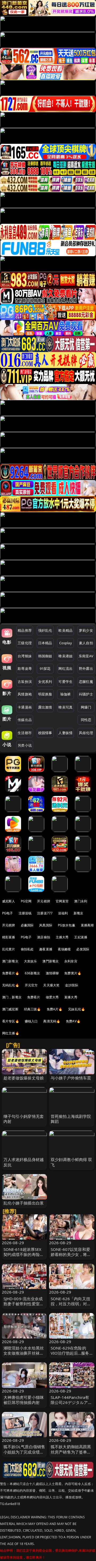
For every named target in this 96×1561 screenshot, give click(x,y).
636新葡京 (32, 973)
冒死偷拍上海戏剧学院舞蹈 (71, 1119)
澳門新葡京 (50, 961)
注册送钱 (25, 913)
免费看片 (33, 997)
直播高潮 (87, 925)
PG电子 (7, 913)
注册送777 (45, 913)
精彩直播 (8, 937)
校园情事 (45, 732)
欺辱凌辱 (25, 668)
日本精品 (45, 643)
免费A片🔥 (55, 1009)
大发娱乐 (30, 961)
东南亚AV (86, 656)
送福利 (63, 913)
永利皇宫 (70, 961)
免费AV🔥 (73, 1021)
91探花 (45, 668)
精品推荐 (25, 630)
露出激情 (45, 707)
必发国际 (82, 949)
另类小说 (25, 745)
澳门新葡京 (10, 961)
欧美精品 (65, 630)
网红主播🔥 (10, 1033)
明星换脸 (45, 694)
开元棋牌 (43, 901)
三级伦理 (25, 643)
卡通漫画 (25, 707)
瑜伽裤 (65, 694)
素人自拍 (86, 643)
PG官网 (26, 901)
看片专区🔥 (10, 1021)
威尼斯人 (8, 901)
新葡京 (78, 913)
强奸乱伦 (45, 630)
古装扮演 (25, 681)
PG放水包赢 (66, 925)
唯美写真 (65, 707)
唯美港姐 (65, 656)
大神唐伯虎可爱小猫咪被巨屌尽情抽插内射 (23, 1400)
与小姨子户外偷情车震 (71, 1077)
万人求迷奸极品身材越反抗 (23, 1162)
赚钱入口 (31, 1021)
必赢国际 (27, 925)
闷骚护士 (86, 694)
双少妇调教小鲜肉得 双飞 (71, 1162)
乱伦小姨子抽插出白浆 (23, 1203)
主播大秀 (62, 937)
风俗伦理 (86, 732)
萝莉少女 (86, 630)
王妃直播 (80, 937)
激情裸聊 (52, 973)
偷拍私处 (27, 949)
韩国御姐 (45, 656)
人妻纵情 (65, 732)
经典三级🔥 (32, 1009)
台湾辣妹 (25, 656)
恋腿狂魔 (86, 681)
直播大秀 (70, 997)
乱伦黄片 (8, 949)
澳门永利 (80, 901)
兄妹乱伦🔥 (76, 1009)
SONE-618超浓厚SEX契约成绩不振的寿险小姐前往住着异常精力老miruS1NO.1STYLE (23, 1257)
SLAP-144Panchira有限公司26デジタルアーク (71, 1402)
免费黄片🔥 (72, 973)
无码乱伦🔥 (10, 985)
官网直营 (62, 901)
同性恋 (86, 719)
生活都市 (25, 732)
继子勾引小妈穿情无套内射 (23, 1119)
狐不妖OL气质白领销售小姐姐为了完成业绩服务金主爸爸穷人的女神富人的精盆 (24, 1454)
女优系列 (45, 681)
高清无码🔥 (51, 1021)
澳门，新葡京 (12, 997)
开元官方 (31, 985)
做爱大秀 (52, 997)
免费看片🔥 (10, 973)
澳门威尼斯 (10, 1009)
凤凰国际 (45, 925)
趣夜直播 (45, 949)
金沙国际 (71, 985)
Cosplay (65, 643)
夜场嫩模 (64, 949)
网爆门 (86, 707)
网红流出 (65, 668)
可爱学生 (65, 681)
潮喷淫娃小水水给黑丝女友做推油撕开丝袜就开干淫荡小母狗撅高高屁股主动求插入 (23, 1355)
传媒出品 (25, 719)
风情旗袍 (25, 694)
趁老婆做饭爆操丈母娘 (23, 1077)
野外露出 (86, 668)
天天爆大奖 (51, 985)
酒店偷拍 (43, 937)
